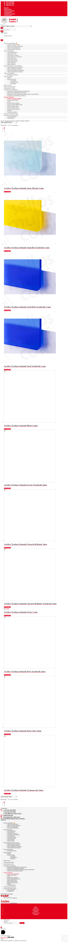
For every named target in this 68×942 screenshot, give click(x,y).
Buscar (6, 921)
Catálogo (8, 12)
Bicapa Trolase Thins (12, 106)
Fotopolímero (10, 118)
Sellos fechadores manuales (14, 68)
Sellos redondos (11, 62)
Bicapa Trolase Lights (13, 107)
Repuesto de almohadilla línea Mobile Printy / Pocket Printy (23, 94)
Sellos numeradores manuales (15, 71)
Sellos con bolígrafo (9, 73)
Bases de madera (11, 79)
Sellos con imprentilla (9, 86)
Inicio (6, 8)
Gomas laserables (11, 116)
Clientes (5, 33)
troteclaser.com (13, 902)
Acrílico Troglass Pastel (13, 44)
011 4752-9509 (10, 3)
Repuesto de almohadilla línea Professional (18, 91)
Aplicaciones (9, 11)
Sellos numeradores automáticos (15, 70)
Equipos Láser (9, 14)
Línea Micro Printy (12, 61)
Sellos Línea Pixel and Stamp (15, 46)
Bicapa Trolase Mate (12, 100)
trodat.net (15, 898)
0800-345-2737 (10, 5)
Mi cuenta (6, 920)
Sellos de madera (8, 76)
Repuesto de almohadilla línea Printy (16, 92)
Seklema (9, 110)
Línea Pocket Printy (12, 59)
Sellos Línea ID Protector (14, 49)
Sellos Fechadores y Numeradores (13, 65)
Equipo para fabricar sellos (11, 113)
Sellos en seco (7, 85)
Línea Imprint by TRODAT (14, 56)
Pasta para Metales (12, 112)
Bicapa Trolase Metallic (13, 103)
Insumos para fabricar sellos (11, 115)
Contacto (8, 15)
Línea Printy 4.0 (11, 53)
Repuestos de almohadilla (10, 89)
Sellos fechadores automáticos (15, 67)
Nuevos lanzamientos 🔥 (10, 43)
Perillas (9, 77)
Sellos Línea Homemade (13, 47)
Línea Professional (12, 52)
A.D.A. (9, 101)
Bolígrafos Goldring (12, 74)
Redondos (13, 83)
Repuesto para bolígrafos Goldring (16, 95)
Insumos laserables (9, 97)
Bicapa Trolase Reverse (13, 109)
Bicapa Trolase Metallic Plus (14, 104)
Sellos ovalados (11, 64)
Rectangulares (14, 82)
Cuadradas (13, 80)
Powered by (4, 937)
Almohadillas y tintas (9, 88)
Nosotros (7, 9)
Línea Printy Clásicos (12, 55)
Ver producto (7, 191)
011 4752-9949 (10, 2)
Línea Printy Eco (11, 58)
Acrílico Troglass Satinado (14, 98)
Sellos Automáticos (9, 50)
